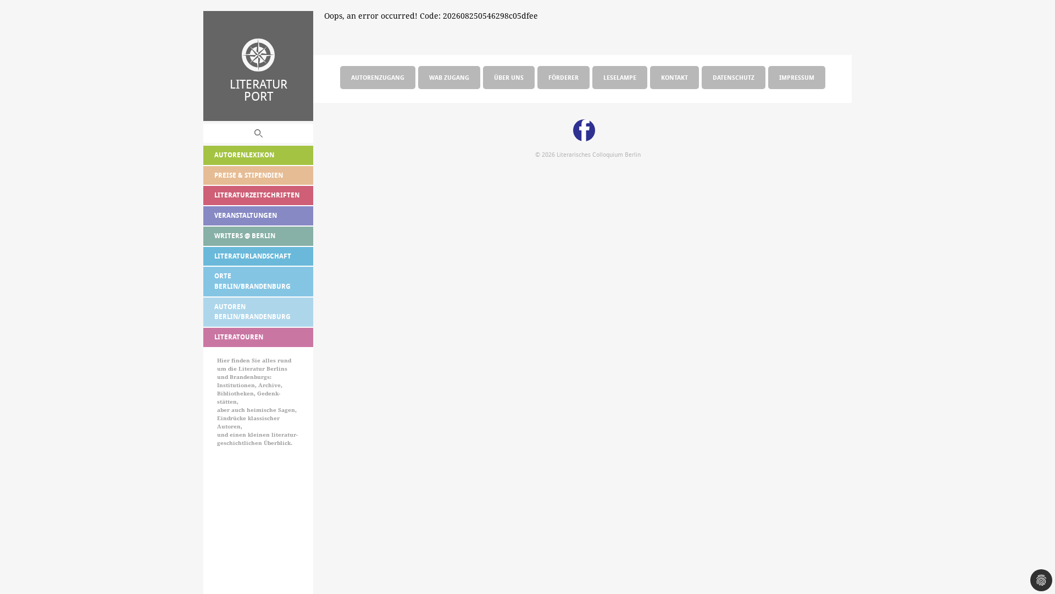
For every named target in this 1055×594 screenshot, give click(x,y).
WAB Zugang (449, 77)
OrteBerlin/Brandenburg (252, 281)
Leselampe (619, 77)
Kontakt (674, 77)
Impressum (796, 77)
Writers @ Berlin (244, 235)
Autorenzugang (377, 77)
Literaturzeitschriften (256, 195)
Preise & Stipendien (248, 175)
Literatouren (238, 337)
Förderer (563, 77)
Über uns (509, 77)
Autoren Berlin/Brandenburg (252, 312)
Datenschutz (733, 77)
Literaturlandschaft (252, 256)
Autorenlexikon (244, 155)
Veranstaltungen (245, 215)
